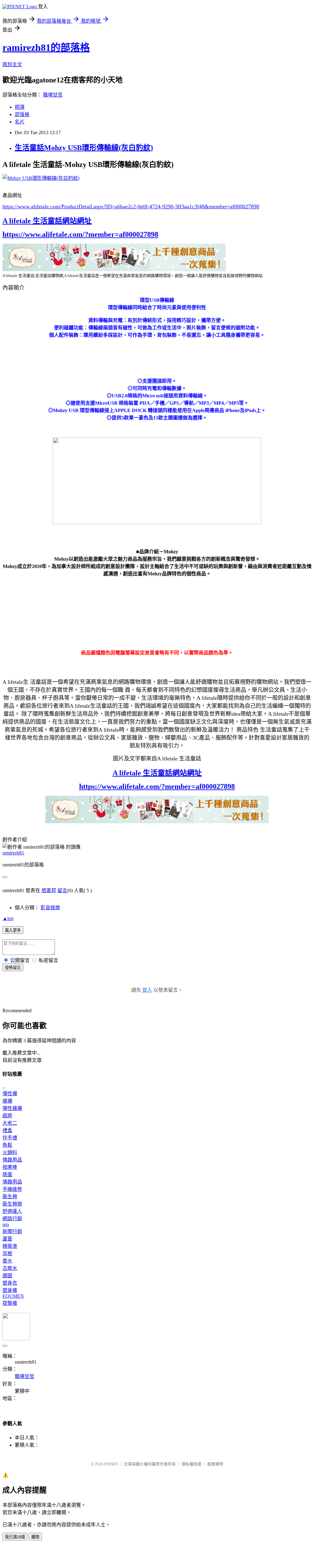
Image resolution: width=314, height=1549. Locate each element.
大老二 (9, 1123)
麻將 (7, 1115)
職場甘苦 (53, 94)
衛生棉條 (12, 1203)
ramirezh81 (13, 852)
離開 (35, 1537)
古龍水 (9, 1268)
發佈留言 (13, 967)
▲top (7, 918)
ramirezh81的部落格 (46, 47)
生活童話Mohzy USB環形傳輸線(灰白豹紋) (84, 148)
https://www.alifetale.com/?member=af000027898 (80, 234)
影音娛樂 (50, 907)
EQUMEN (13, 1296)
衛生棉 (9, 1196)
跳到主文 (12, 64)
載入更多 (13, 930)
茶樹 (7, 1253)
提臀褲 (9, 1303)
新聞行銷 (12, 1231)
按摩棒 (9, 1167)
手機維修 (12, 1189)
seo (5, 1224)
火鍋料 (9, 1152)
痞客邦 (48, 890)
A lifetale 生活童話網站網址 (47, 221)
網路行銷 (12, 1218)
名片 (20, 121)
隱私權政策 (191, 1464)
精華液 (9, 1246)
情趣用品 (12, 1159)
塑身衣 (9, 1283)
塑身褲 (9, 1290)
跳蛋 (7, 1174)
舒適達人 (12, 1211)
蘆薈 (7, 1238)
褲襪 (7, 1101)
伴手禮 (9, 1137)
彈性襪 (9, 1093)
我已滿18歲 (15, 1537)
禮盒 (7, 1130)
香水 (7, 1260)
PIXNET (111, 1464)
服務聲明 (215, 1464)
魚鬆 (7, 1145)
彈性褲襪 (12, 1108)
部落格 (22, 114)
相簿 (20, 107)
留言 (62, 890)
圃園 (7, 1275)
